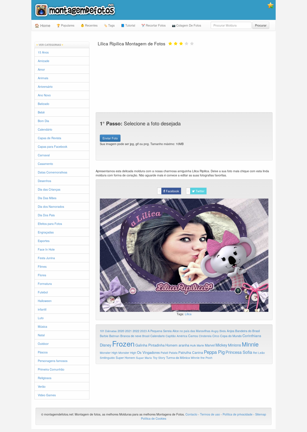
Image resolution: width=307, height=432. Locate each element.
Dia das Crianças (49, 189)
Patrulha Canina (190, 352)
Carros (193, 335)
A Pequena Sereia (160, 331)
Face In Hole (46, 249)
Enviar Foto (110, 138)
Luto (41, 318)
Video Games (47, 395)
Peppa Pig (214, 351)
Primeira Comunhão (51, 369)
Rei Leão (259, 352)
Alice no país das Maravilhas (191, 331)
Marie (200, 345)
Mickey (221, 345)
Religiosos (44, 378)
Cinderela (205, 336)
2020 (121, 331)
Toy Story (159, 358)
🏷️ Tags (109, 25)
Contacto (191, 414)
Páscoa (43, 352)
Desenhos (44, 181)
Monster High (109, 352)
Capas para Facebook (52, 146)
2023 (143, 331)
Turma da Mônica (178, 357)
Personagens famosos (52, 361)
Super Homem (125, 358)
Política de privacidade (237, 414)
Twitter (195, 191)
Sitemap (260, 414)
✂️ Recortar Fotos (153, 25)
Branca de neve (130, 336)
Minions (234, 345)
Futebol (43, 292)
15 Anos (43, 52)
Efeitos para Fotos (50, 224)
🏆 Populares (65, 25)
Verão (42, 386)
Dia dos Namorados (51, 206)
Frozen (123, 343)
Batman (114, 336)
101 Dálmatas (108, 331)
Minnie (250, 344)
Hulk (193, 345)
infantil (42, 309)
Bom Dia (43, 121)
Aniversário (45, 86)
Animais (43, 78)
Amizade (43, 61)
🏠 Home (42, 25)
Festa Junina (46, 258)
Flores (42, 275)
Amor (41, 69)
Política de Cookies (153, 418)
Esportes (43, 241)
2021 (128, 331)
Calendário (45, 129)
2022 (136, 331)
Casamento (45, 164)
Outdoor (43, 344)
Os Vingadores (148, 352)
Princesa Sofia (239, 352)
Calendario (157, 336)
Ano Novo (44, 95)
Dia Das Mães (47, 198)
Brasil (146, 336)
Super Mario (144, 358)
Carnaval (44, 155)
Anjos (230, 331)
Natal (41, 335)
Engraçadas (46, 232)
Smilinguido (107, 358)
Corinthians (251, 335)
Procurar (260, 25)
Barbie (104, 336)
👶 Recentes (89, 25)
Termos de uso (210, 414)
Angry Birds (218, 331)
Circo (215, 336)
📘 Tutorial (128, 25)
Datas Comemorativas (52, 172)
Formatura (45, 284)
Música (42, 326)
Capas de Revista (49, 138)
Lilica (188, 314)
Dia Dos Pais (46, 215)
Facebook (169, 191)
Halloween (45, 301)
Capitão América (176, 336)
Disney (105, 345)
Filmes (42, 266)
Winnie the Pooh (201, 358)
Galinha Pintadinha (150, 345)
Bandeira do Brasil (247, 331)
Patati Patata (169, 352)
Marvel (210, 345)
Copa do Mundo (231, 336)
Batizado (43, 104)
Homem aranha (177, 345)
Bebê (41, 112)
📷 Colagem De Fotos (186, 25)
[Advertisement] (184, 79)
